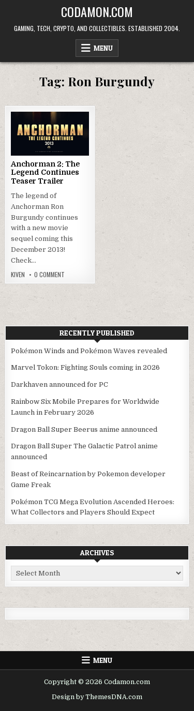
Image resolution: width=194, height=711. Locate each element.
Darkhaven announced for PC (59, 384)
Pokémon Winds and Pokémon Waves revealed (89, 351)
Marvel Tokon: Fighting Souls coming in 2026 (85, 367)
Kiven (18, 274)
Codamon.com (97, 11)
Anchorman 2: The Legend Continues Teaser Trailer (45, 173)
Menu (103, 48)
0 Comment (49, 274)
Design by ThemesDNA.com (97, 697)
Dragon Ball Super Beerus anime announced (84, 429)
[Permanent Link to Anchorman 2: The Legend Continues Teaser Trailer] (50, 134)
